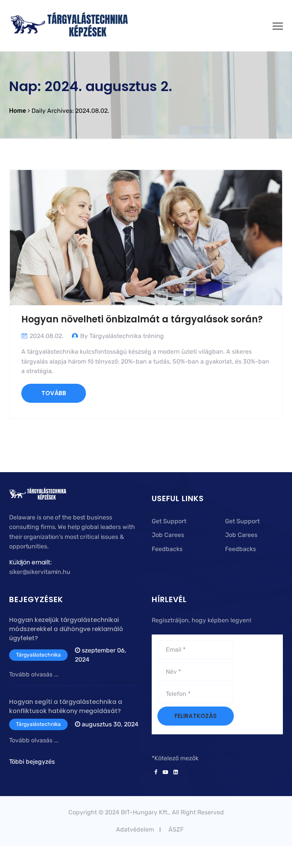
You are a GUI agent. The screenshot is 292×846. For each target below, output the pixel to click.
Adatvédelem (135, 829)
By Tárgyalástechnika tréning (122, 336)
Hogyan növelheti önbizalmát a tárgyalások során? (142, 319)
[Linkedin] (174, 772)
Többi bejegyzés (32, 761)
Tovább (53, 393)
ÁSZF (176, 829)
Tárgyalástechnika (38, 655)
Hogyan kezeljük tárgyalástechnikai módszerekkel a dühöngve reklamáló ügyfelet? (66, 629)
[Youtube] (165, 772)
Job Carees (168, 534)
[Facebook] (156, 772)
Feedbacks (167, 549)
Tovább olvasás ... (34, 674)
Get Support (169, 521)
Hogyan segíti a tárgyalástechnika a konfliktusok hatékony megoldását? (65, 706)
